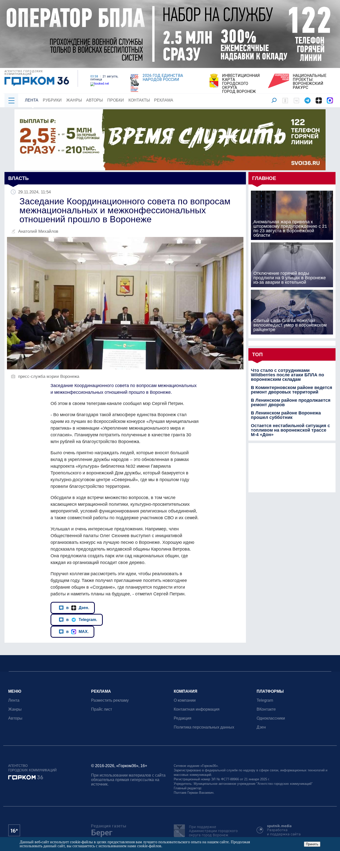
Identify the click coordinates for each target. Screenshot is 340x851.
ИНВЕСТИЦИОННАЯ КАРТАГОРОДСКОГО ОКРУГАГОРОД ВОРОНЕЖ (241, 84)
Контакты (139, 100)
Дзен (261, 727)
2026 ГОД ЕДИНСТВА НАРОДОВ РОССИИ (163, 78)
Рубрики (52, 100)
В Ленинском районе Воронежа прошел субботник (286, 415)
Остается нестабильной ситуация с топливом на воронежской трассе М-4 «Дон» (290, 430)
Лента (31, 100)
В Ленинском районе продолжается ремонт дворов (291, 402)
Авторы (94, 100)
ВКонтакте (266, 709)
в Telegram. (81, 619)
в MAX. (77, 631)
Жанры (74, 100)
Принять (312, 844)
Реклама (163, 100)
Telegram (265, 700)
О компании (185, 700)
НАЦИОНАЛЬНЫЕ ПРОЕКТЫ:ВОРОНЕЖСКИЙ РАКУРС (309, 82)
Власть (18, 178)
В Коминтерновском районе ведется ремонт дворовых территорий (291, 389)
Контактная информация (197, 709)
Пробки (115, 100)
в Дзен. (77, 607)
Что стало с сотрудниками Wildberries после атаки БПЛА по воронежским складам (287, 375)
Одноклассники (271, 718)
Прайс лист (101, 709)
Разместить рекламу (110, 700)
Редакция (182, 718)
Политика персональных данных (204, 727)
